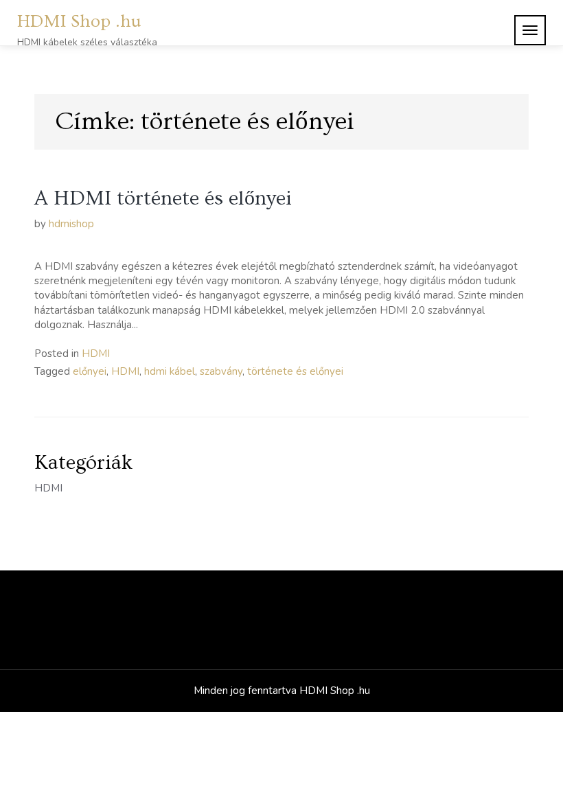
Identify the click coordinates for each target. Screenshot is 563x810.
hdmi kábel (169, 371)
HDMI (96, 353)
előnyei (89, 371)
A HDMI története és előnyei (163, 198)
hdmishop (71, 224)
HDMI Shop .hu (79, 22)
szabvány (221, 371)
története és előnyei (295, 371)
